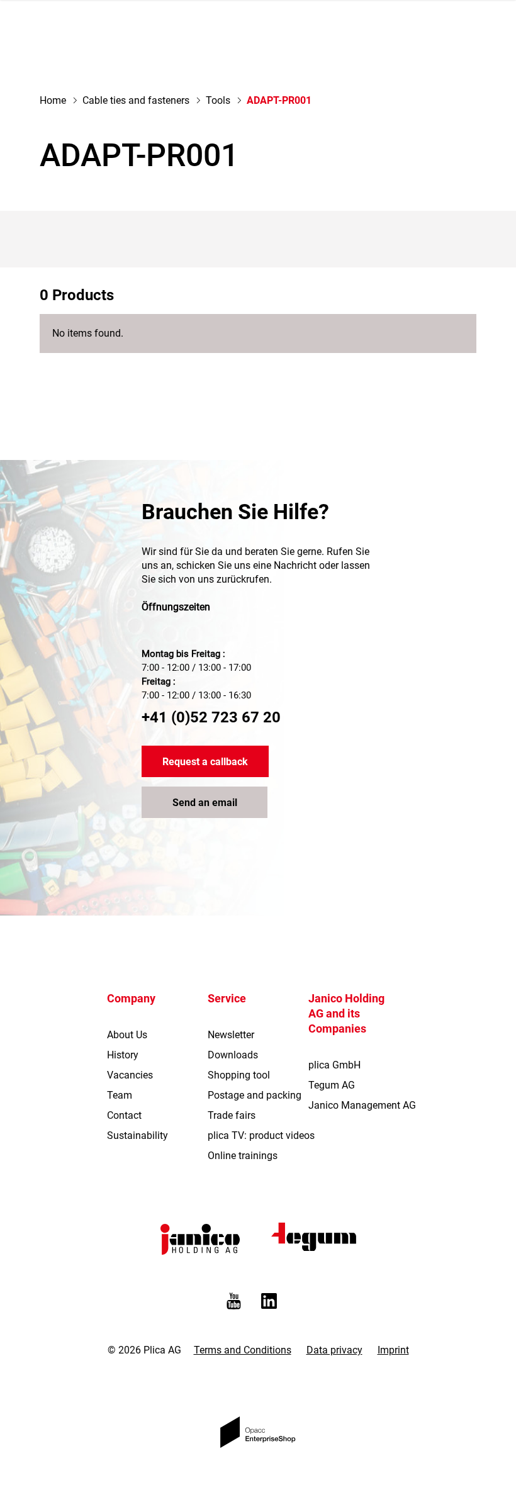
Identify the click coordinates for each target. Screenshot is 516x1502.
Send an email (204, 803)
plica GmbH (334, 1065)
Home (53, 100)
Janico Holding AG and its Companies (346, 1013)
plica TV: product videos (261, 1135)
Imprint (393, 1350)
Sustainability (137, 1135)
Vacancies (130, 1075)
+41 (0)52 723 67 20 (211, 717)
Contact (124, 1115)
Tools (218, 100)
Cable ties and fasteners (135, 100)
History (122, 1055)
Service (227, 998)
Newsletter (231, 1035)
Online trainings (243, 1156)
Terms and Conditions (242, 1350)
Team (119, 1095)
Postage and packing (254, 1095)
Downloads (233, 1055)
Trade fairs (231, 1115)
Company (131, 998)
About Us (127, 1035)
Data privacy (334, 1350)
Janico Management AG (362, 1105)
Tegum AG (331, 1085)
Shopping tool (239, 1075)
